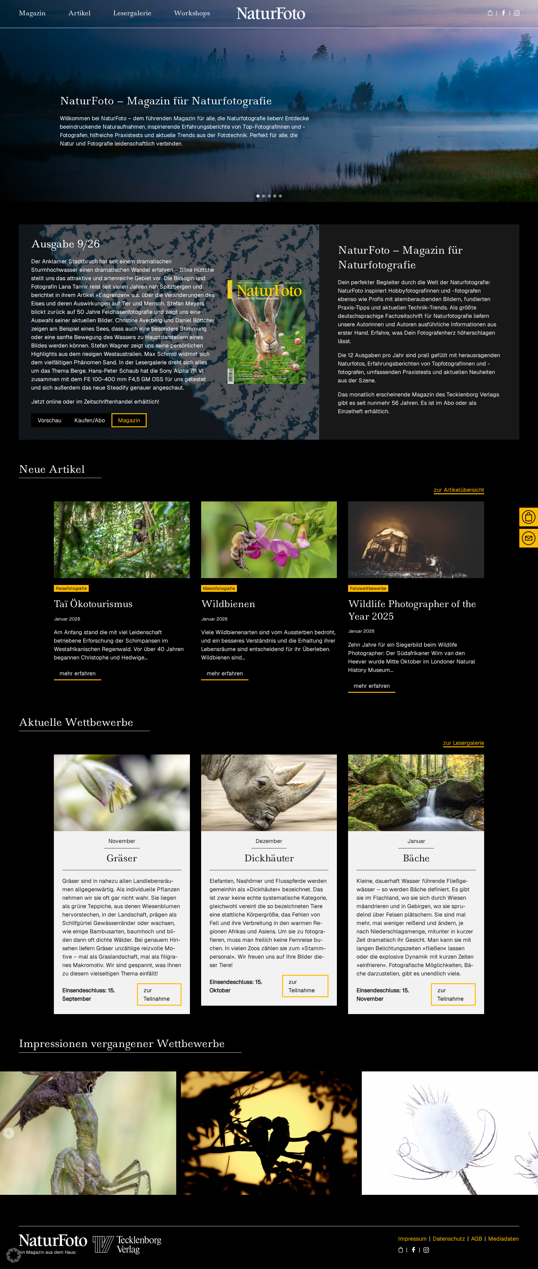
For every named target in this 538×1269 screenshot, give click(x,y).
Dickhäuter (269, 858)
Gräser (121, 858)
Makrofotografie (219, 588)
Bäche (416, 858)
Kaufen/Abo (89, 420)
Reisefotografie (71, 588)
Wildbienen (228, 604)
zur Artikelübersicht (459, 489)
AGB (476, 1238)
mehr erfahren (77, 673)
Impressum (412, 1238)
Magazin (129, 420)
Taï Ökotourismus (93, 604)
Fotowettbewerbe (368, 588)
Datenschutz (449, 1238)
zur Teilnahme (157, 994)
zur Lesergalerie (463, 742)
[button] (257, 196)
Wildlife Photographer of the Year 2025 (412, 610)
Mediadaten (503, 1238)
